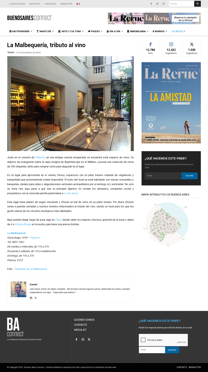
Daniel (11, 52)
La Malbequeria (16, 233)
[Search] (197, 4)
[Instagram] (157, 4)
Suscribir (189, 176)
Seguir (171, 42)
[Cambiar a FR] (78, 4)
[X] (163, 4)
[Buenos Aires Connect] (53, 17)
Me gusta (151, 42)
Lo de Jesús (71, 193)
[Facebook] (151, 4)
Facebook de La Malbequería (30, 269)
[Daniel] (18, 291)
